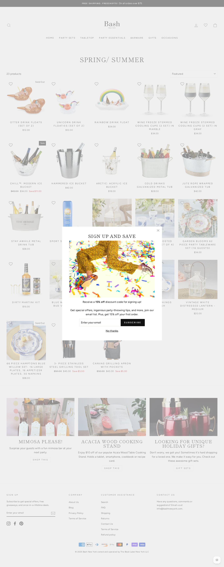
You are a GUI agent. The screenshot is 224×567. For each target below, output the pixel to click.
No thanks (112, 330)
